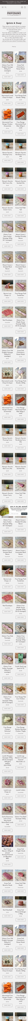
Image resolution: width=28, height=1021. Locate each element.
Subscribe (24, 513)
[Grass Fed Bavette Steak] (7, 875)
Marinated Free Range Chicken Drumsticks (7, 124)
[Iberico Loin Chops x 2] (7, 285)
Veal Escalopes (7, 320)
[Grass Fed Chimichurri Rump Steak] (20, 57)
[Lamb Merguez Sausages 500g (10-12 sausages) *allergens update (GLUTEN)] (7, 748)
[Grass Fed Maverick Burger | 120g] (20, 902)
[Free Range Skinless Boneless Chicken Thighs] (20, 719)
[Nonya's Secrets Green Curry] (7, 200)
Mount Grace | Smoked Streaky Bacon (20, 236)
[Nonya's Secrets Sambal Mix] (20, 173)
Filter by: (14, 46)
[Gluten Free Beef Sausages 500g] (20, 809)
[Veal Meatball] (7, 902)
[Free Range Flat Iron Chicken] (20, 689)
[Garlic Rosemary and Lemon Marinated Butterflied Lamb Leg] (7, 809)
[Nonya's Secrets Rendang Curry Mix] (20, 144)
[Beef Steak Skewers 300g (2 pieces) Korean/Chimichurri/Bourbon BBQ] (7, 841)
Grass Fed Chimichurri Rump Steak (21, 67)
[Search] (5, 7)
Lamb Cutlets (20, 790)
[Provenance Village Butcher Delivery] (14, 13)
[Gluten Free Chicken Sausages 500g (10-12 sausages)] (7, 689)
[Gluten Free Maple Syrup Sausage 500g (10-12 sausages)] (20, 312)
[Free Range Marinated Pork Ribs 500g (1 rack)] (20, 114)
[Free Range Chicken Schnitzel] (7, 719)
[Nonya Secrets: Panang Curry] (7, 144)
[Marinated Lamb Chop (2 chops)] (7, 87)
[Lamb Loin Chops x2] (7, 782)
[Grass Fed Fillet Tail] (20, 200)
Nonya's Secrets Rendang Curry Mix (20, 154)
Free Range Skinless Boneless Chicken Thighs (20, 729)
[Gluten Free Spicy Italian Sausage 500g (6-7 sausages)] (7, 226)
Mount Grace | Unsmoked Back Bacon (20, 267)
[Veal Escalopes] (7, 312)
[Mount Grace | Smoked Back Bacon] (7, 257)
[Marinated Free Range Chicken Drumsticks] (7, 114)
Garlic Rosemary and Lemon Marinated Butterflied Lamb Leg (7, 820)
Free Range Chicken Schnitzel (7, 729)
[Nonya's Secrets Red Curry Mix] (7, 173)
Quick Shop (7, 76)
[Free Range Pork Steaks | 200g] (20, 87)
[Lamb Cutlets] (20, 782)
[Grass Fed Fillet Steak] (20, 875)
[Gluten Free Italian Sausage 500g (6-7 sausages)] (7, 658)
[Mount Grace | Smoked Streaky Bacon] (20, 226)
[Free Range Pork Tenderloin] (20, 285)
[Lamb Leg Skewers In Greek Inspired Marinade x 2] (20, 748)
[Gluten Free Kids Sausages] (7, 628)
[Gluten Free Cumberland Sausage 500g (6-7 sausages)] (20, 628)
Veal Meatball (7, 910)
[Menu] (2, 7)
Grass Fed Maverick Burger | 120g (20, 912)
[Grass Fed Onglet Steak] (20, 841)
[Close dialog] (26, 506)
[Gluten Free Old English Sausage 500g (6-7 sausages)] (7, 57)
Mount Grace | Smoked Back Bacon (7, 267)
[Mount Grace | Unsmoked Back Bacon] (20, 257)
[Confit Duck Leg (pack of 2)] (20, 658)
